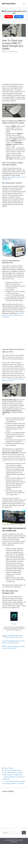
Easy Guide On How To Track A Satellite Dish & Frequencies (13, 315)
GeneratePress (14, 841)
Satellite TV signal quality (15, 774)
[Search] (24, 832)
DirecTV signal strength (9, 772)
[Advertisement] (14, 69)
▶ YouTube (9, 16)
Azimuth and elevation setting (12, 770)
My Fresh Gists (8, 4)
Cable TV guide (8, 768)
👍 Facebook (18, 16)
